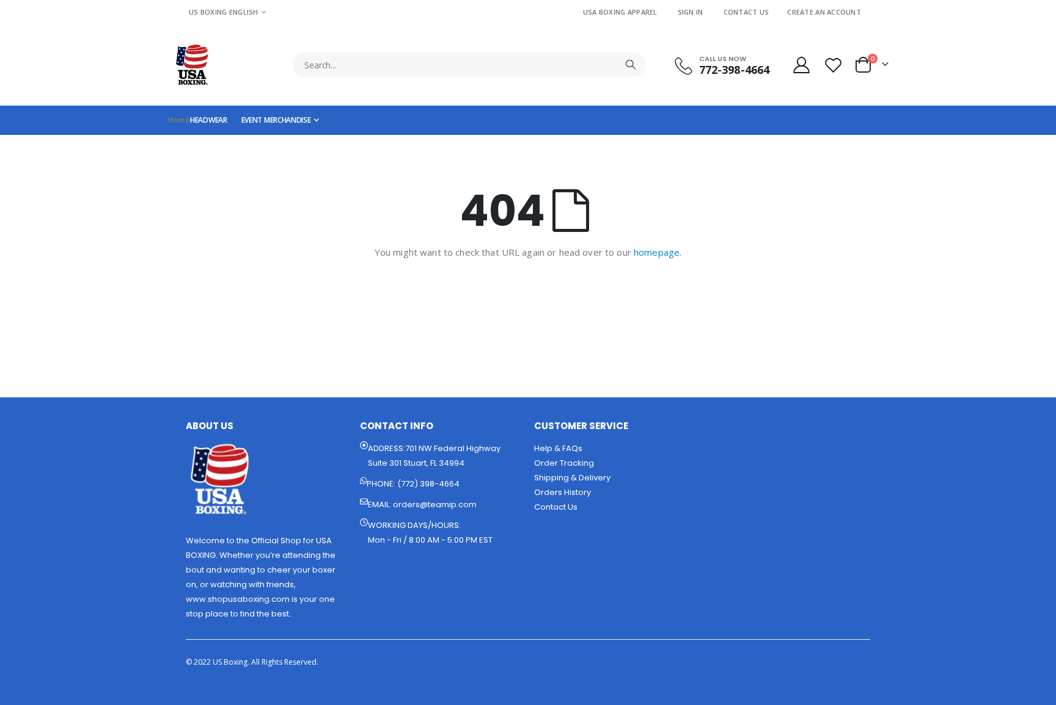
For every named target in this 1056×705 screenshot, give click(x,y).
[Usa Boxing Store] (191, 65)
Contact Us (746, 11)
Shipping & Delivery (572, 477)
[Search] (631, 64)
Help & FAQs (558, 448)
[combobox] (469, 64)
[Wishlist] (835, 65)
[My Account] (801, 65)
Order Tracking (564, 463)
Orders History (562, 492)
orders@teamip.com (435, 504)
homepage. (657, 252)
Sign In (690, 11)
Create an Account (824, 11)
